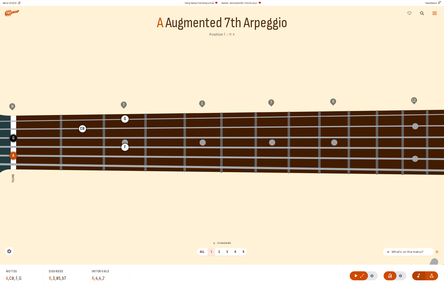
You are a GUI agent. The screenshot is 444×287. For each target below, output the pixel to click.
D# (390, 114)
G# (165, 118)
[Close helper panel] (437, 252)
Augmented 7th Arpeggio (226, 23)
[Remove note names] (418, 275)
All (202, 252)
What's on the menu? (407, 252)
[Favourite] (409, 13)
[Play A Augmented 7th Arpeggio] (359, 275)
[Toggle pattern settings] (372, 276)
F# (82, 119)
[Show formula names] (431, 275)
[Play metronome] (390, 275)
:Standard (223, 243)
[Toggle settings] (9, 251)
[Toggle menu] (434, 13)
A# (239, 117)
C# (334, 115)
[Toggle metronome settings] (400, 276)
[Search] (422, 13)
